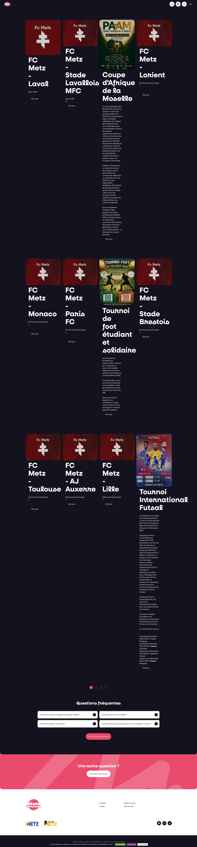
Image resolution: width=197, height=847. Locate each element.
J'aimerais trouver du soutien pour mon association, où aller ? (126, 724)
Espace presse (129, 803)
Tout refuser (131, 844)
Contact (102, 803)
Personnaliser (142, 844)
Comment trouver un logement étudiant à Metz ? (60, 715)
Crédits (102, 806)
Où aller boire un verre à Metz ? (114, 715)
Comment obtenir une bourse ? (52, 724)
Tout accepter (120, 844)
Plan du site (128, 806)
